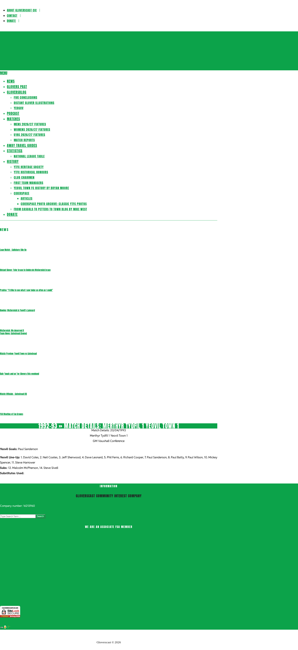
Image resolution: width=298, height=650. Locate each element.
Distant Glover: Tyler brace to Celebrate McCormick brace (25, 270)
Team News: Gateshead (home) (13, 333)
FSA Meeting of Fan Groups (11, 414)
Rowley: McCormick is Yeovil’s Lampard (17, 310)
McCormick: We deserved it (12, 330)
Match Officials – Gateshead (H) (13, 394)
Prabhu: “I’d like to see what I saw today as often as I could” (26, 290)
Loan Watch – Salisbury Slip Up (13, 249)
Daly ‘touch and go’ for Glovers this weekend (19, 373)
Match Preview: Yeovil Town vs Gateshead (18, 353)
